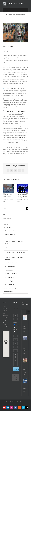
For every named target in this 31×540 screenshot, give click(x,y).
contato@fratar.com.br (8, 326)
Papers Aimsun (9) (9, 270)
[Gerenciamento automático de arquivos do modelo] (25, 381)
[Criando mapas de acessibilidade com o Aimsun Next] (25, 338)
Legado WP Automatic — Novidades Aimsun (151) (15, 253)
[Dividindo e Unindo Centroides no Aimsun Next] (25, 317)
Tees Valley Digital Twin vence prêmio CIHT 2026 (22, 196)
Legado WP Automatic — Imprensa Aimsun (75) (15, 247)
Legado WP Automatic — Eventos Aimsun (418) (14, 242)
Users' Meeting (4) (9, 281)
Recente (28, 311)
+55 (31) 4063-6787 (6, 320)
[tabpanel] (15, 343)
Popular (24, 311)
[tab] (15, 309)
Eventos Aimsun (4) (9, 231)
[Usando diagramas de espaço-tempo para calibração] (25, 360)
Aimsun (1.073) (7, 227)
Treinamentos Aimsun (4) (11, 273)
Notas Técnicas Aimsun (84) (11, 263)
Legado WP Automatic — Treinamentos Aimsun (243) (14, 258)
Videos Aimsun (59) (9, 284)
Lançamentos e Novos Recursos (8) (13, 238)
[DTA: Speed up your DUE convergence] (15, 88)
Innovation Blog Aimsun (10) (12, 234)
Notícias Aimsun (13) (10, 266)
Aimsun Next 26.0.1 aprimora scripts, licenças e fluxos (7, 196)
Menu (7, 10)
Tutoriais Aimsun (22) (10, 277)
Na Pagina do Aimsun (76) (10, 288)
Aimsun (22, 137)
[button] (4, 193)
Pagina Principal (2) (8, 291)
